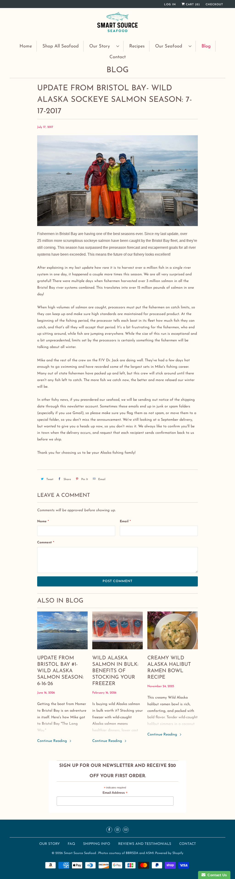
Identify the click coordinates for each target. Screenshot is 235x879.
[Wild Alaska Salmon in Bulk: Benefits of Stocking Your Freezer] (117, 630)
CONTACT (187, 844)
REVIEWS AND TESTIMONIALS (145, 844)
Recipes (137, 46)
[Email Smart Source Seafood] (126, 830)
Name (43, 521)
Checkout (214, 4)
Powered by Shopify (169, 853)
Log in (170, 4)
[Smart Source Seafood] (117, 23)
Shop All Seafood (60, 46)
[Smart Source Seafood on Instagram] (117, 830)
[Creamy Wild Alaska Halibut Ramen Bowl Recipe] (172, 630)
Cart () (192, 4)
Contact (117, 57)
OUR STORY (49, 844)
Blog (206, 46)
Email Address (115, 793)
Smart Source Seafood (80, 853)
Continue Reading (52, 741)
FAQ (71, 844)
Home (26, 46)
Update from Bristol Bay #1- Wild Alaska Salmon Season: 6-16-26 (60, 670)
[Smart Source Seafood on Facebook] (109, 830)
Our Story (101, 46)
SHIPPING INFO (97, 844)
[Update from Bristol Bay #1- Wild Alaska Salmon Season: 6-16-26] (62, 630)
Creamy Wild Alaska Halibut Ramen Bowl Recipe (169, 667)
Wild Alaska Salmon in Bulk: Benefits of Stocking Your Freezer (115, 670)
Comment (45, 542)
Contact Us (216, 875)
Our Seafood (170, 46)
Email (125, 521)
